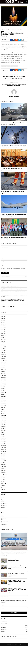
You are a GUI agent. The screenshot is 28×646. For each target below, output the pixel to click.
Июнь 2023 (3, 388)
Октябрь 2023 (3, 381)
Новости (2, 497)
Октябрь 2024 (3, 358)
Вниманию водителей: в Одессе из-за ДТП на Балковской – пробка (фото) (12, 123)
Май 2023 (2, 390)
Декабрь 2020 (3, 445)
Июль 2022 (3, 409)
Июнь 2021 (3, 434)
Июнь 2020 (3, 457)
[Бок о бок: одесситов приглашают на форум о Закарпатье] (4, 575)
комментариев (5, 521)
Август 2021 (3, 430)
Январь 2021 (3, 443)
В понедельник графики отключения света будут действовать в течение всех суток (13, 146)
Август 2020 (3, 453)
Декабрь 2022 (3, 400)
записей (3, 518)
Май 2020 (2, 458)
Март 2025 (3, 348)
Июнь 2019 (3, 479)
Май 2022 (2, 413)
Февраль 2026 (3, 327)
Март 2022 (3, 417)
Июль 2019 (3, 477)
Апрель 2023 (3, 392)
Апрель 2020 (3, 460)
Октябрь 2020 (3, 449)
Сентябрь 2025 (3, 337)
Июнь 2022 (3, 411)
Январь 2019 (3, 489)
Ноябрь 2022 (3, 402)
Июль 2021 (3, 432)
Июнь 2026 (3, 320)
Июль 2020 (3, 455)
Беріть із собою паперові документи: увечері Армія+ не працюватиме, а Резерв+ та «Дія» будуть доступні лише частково (12, 300)
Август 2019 (3, 476)
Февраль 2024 (3, 373)
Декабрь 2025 (3, 331)
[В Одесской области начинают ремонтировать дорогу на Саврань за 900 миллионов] (4, 590)
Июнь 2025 (3, 343)
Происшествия (3, 503)
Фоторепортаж (3, 505)
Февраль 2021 (3, 441)
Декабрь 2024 (3, 354)
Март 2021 (3, 439)
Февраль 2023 (3, 396)
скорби (12, 66)
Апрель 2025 (3, 346)
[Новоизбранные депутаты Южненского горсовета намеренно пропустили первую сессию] (4, 567)
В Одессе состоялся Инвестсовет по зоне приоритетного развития (11, 169)
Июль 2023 (3, 386)
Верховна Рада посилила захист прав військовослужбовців (13, 292)
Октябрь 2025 (3, 335)
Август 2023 (3, 384)
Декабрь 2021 (3, 422)
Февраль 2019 (3, 487)
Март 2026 (3, 326)
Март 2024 (3, 371)
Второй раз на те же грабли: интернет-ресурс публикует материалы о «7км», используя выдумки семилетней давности (13, 553)
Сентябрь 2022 (3, 405)
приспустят (7, 66)
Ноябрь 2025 (3, 333)
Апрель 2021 (3, 438)
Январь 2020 (3, 466)
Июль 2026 (3, 318)
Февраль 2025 (3, 350)
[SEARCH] (26, 276)
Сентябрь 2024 (3, 360)
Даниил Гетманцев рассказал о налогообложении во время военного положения (16, 581)
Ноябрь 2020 (3, 447)
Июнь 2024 (3, 365)
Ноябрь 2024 (3, 356)
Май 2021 (2, 436)
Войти (2, 516)
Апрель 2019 (3, 483)
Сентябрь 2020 (3, 451)
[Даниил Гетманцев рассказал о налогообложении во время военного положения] (4, 582)
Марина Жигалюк (14, 96)
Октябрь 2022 (3, 403)
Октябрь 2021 (3, 426)
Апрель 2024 (3, 369)
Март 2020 (3, 462)
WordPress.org (3, 524)
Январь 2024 (3, 375)
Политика (2, 501)
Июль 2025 (3, 341)
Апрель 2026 (3, 324)
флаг (16, 66)
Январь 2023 (3, 398)
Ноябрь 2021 (3, 424)
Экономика (3, 507)
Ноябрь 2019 (3, 470)
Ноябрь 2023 (3, 379)
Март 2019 (3, 485)
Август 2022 (3, 407)
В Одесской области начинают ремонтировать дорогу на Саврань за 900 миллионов (16, 589)
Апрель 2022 (3, 415)
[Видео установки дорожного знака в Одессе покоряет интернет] (4, 561)
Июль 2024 (3, 364)
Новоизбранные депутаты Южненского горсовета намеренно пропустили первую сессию (17, 567)
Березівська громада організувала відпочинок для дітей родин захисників (14, 295)
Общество (2, 31)
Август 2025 (3, 339)
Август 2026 (3, 316)
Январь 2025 (3, 352)
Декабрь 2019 (3, 468)
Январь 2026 (3, 329)
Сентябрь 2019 (3, 474)
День (2, 66)
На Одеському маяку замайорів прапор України (11, 286)
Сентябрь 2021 (3, 428)
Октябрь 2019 (3, 472)
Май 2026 (2, 322)
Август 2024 (3, 362)
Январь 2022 (3, 420)
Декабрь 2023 (3, 377)
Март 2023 (3, 394)
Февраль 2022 (3, 419)
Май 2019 (2, 481)
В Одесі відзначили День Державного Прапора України (12, 289)
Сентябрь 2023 (3, 383)
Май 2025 (2, 345)
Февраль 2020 (3, 464)
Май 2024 (2, 367)
